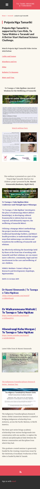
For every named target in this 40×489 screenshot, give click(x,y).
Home (4, 16)
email (14, 481)
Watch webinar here (20, 128)
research (10, 16)
